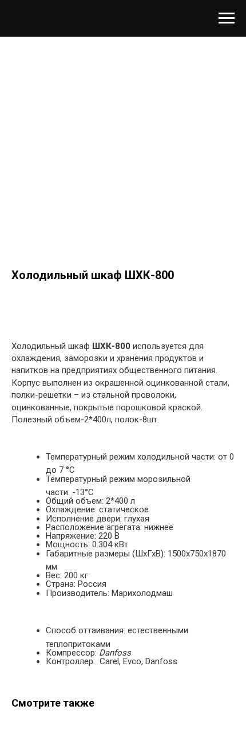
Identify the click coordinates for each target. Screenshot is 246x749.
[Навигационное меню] (227, 18)
